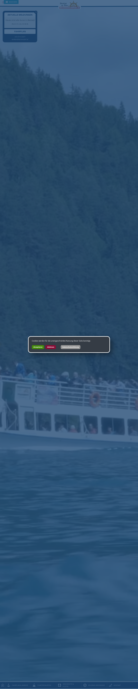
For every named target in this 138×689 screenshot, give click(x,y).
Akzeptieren (37, 347)
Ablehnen (50, 347)
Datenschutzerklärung (70, 347)
